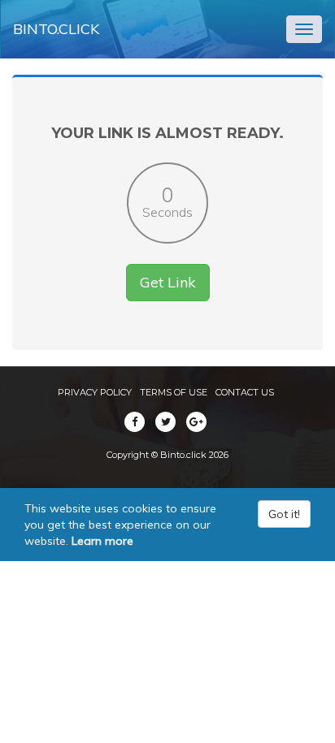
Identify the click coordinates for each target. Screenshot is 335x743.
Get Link (168, 282)
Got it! (284, 514)
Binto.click (56, 28)
